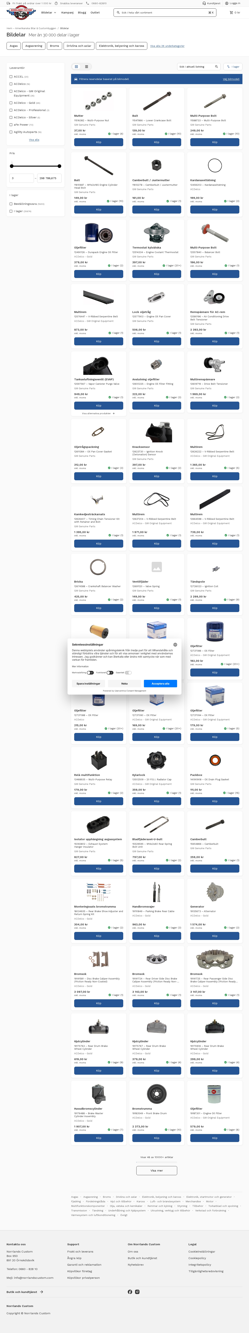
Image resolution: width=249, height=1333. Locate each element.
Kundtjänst (213, 3)
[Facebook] (130, 1292)
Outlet (95, 12)
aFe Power (23, 124)
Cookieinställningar (201, 1251)
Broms (54, 46)
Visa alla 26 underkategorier (167, 45)
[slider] (11, 166)
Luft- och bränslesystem (165, 1201)
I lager (22, 211)
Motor (209, 1201)
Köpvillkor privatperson (83, 1277)
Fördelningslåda (95, 1201)
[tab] (76, 66)
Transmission (79, 1210)
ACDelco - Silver (27, 117)
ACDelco (22, 84)
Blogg (82, 12)
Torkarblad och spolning (223, 1205)
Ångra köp (74, 1258)
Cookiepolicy (197, 1258)
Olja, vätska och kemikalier (126, 1205)
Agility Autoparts (28, 132)
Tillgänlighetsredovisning (205, 1271)
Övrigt (123, 1215)
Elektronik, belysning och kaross (121, 46)
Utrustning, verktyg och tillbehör (170, 1210)
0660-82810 (99, 3)
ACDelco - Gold (27, 102)
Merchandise (193, 1201)
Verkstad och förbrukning (210, 1210)
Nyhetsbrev (136, 1264)
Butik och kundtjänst (142, 1258)
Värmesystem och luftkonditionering (93, 1215)
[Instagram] (137, 1292)
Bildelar (46, 12)
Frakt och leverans (80, 1251)
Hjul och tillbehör (120, 1201)
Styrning (182, 1205)
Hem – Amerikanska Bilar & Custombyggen (31, 28)
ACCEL (21, 76)
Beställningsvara (29, 204)
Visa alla (34, 139)
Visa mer (157, 1170)
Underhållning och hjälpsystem (127, 1210)
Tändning (97, 1210)
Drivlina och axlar (79, 46)
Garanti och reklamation (84, 1264)
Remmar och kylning (159, 1205)
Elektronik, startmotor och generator (209, 1196)
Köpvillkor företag (79, 1271)
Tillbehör (197, 1205)
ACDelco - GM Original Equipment (29, 93)
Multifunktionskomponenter (88, 1205)
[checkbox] (10, 75)
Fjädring (76, 1201)
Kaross (141, 1201)
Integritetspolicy (199, 1264)
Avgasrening (33, 46)
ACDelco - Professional (31, 110)
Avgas (14, 46)
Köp (98, 142)
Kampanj (67, 12)
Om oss (133, 1251)
